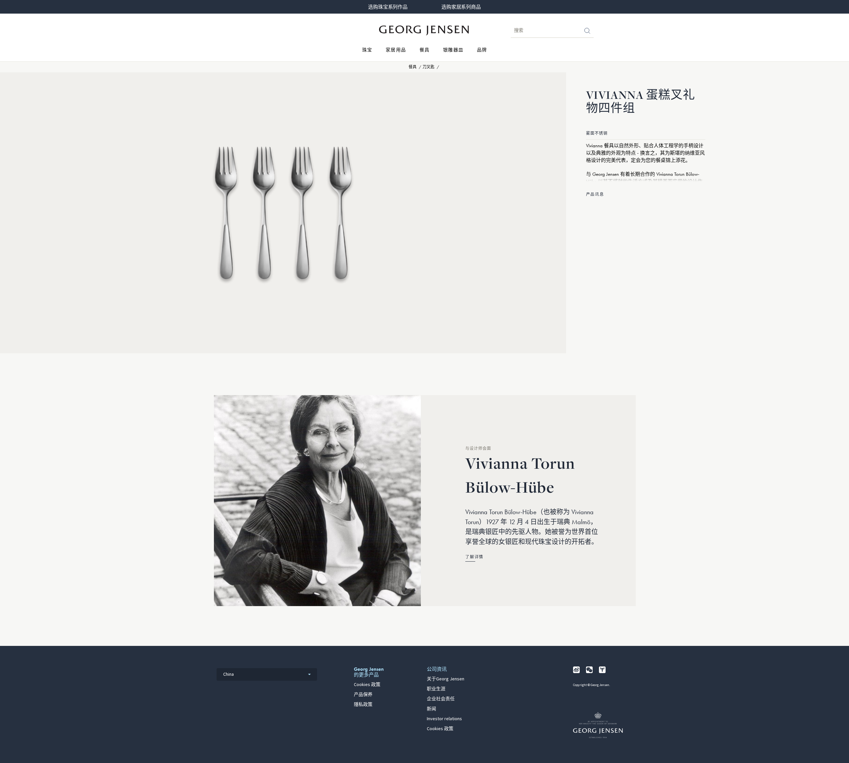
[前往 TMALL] (602, 669)
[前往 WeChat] (589, 669)
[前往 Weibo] (576, 669)
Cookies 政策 (367, 684)
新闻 (431, 709)
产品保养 (363, 694)
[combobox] (267, 674)
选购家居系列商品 (461, 7)
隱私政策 (363, 704)
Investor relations (444, 719)
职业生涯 (436, 689)
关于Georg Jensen (445, 679)
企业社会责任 (441, 699)
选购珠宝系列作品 (387, 7)
